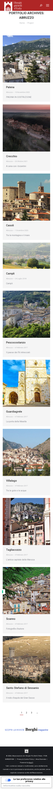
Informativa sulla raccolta (16, 785)
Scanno (10, 618)
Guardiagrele (14, 411)
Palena (10, 87)
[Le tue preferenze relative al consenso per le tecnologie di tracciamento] (2, 591)
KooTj (31, 762)
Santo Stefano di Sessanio (22, 688)
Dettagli (30, 59)
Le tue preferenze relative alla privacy (29, 780)
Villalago (11, 480)
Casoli (10, 225)
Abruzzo (9, 92)
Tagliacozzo (13, 549)
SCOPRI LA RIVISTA (26, 729)
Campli (10, 273)
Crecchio (11, 156)
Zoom (23, 59)
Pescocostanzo (16, 342)
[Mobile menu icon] (47, 5)
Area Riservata (41, 759)
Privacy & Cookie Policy (25, 759)
